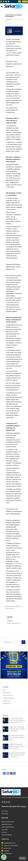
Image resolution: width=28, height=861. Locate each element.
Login (19, 1)
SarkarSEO (6, 851)
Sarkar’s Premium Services (7, 822)
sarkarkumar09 (8, 853)
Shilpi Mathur (9, 19)
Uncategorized (6, 703)
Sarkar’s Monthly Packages (7, 827)
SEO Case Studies (8, 695)
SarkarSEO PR (7, 692)
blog (4, 690)
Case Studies (4, 830)
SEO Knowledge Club (8, 698)
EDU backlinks (9, 608)
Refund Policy (4, 814)
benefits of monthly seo (15, 606)
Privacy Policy (4, 811)
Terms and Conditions (6, 835)
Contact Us (24, 1)
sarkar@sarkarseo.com (9, 843)
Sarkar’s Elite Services (6, 824)
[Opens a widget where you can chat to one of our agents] (22, 858)
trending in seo (7, 700)
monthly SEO (18, 563)
